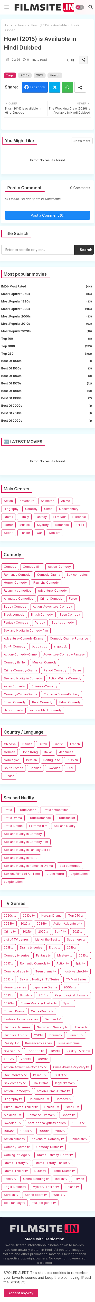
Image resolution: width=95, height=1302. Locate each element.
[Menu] (6, 7)
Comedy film (32, 566)
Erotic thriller (66, 818)
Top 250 (46, 353)
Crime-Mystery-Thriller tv (38, 1003)
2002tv (60, 1131)
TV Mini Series (76, 979)
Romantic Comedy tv (35, 963)
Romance (62, 525)
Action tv (63, 963)
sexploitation (13, 881)
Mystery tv (64, 955)
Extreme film (38, 826)
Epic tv (80, 963)
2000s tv (70, 987)
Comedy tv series (16, 955)
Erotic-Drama (13, 826)
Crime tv (10, 931)
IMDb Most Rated (46, 286)
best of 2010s (46, 413)
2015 (39, 75)
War (39, 533)
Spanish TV (12, 1051)
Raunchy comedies (17, 590)
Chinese (10, 744)
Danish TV (51, 1107)
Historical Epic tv (16, 1035)
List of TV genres (16, 939)
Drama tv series (31, 947)
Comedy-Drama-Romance (69, 638)
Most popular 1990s (46, 309)
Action (8, 501)
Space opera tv (36, 1195)
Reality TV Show (78, 1051)
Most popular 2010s (46, 323)
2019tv (71, 947)
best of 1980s (46, 391)
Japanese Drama (45, 987)
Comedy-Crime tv (17, 1147)
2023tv (9, 923)
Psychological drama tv (71, 995)
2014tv (43, 995)
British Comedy (42, 614)
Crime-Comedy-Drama (20, 670)
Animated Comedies (18, 598)
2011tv (38, 1035)
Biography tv (13, 1099)
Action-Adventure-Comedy (52, 606)
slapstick (60, 646)
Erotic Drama (13, 818)
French (75, 744)
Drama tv (55, 1035)
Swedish (54, 768)
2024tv (42, 923)
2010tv (55, 1051)
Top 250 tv (76, 915)
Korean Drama (51, 915)
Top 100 (46, 338)
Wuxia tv (59, 1195)
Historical (79, 517)
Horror (22, 25)
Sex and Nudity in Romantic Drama (28, 866)
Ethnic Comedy (15, 702)
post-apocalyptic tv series (47, 1123)
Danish (27, 744)
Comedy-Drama (48, 574)
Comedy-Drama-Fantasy (61, 694)
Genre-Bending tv (36, 1179)
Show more (82, 141)
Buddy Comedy (15, 606)
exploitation (79, 873)
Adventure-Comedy (52, 590)
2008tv (26, 1059)
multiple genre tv (44, 1203)
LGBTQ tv (59, 1075)
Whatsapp (67, 87)
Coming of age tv (16, 971)
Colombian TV (38, 1099)
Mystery (43, 525)
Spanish (35, 768)
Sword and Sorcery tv (52, 1027)
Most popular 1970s (46, 294)
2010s (24, 75)
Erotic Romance (39, 818)
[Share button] (80, 87)
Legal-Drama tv (15, 1187)
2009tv (43, 1059)
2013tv (8, 995)
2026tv (9, 1003)
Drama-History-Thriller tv (52, 1163)
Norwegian (11, 760)
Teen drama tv (45, 971)
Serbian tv (11, 1195)
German (9, 752)
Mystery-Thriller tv (46, 1187)
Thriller (25, 533)
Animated (48, 501)
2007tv (9, 1059)
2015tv (8, 979)
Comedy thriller (15, 662)
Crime (48, 509)
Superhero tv (76, 939)
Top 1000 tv (35, 1051)
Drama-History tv (16, 1163)
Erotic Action (27, 810)
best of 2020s (46, 420)
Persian (31, 760)
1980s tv (78, 1123)
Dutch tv (40, 1171)
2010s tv (29, 915)
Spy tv (67, 1003)
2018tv (8, 947)
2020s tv (10, 915)
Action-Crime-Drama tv (53, 1091)
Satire (77, 670)
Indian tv (61, 1179)
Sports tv (68, 1115)
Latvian (79, 1179)
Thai (70, 768)
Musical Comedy (44, 662)
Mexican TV (12, 1115)
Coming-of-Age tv (17, 1155)
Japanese (66, 752)
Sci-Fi (80, 525)
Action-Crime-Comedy (64, 678)
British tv (26, 995)
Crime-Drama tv (42, 1011)
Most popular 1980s (46, 301)
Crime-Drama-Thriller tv (21, 1107)
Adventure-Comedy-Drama (23, 638)
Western (54, 533)
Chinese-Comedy (44, 686)
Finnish (59, 744)
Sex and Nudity (65, 826)
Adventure (26, 501)
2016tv (83, 955)
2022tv (25, 923)
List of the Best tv (47, 939)
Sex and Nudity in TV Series (39, 979)
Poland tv (72, 1187)
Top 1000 (46, 346)
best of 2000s (46, 405)
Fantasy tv (43, 955)
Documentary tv (15, 1075)
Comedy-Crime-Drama (20, 694)
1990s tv (26, 1131)
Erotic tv (54, 947)
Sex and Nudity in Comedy (23, 678)
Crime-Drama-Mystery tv (71, 1067)
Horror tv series (15, 987)
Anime (65, 501)
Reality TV (11, 1043)
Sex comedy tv (15, 1083)
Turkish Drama (14, 1011)
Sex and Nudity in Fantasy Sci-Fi (27, 850)
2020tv (43, 931)
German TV (53, 1019)
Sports (8, 533)
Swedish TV (12, 1123)
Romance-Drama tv (41, 1115)
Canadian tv (78, 1139)
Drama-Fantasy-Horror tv (55, 1155)
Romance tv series (38, 1043)
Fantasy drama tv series (21, 1019)
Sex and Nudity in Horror (21, 858)
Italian (48, 752)
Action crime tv (14, 1139)
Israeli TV (72, 1107)
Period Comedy (55, 670)
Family (24, 517)
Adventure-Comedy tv (48, 1139)
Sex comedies (77, 574)
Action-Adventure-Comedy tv (25, 1067)
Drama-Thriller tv (16, 1171)
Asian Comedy (14, 686)
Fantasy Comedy (16, 622)
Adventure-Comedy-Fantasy (64, 654)
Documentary (68, 509)
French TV (76, 1035)
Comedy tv (63, 1099)
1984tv (9, 1131)
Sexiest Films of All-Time (22, 873)
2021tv (27, 931)
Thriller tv (81, 1027)
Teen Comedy (69, 614)
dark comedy (13, 710)
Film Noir (59, 517)
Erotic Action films (55, 810)
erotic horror (55, 873)
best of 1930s (46, 361)
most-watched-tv (75, 971)
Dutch (43, 744)
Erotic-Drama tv (64, 1171)
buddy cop (40, 646)
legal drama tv (65, 1083)
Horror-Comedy (15, 582)
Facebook (37, 87)
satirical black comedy (45, 710)
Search (86, 250)
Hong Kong (30, 752)
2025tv (77, 931)
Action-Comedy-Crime (20, 654)
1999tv (44, 1131)
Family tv (10, 1179)
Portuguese (51, 760)
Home (8, 25)
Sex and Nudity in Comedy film (26, 630)
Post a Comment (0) (47, 215)
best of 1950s (46, 368)
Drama (8, 517)
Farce (73, 598)
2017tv (8, 963)
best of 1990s (46, 398)
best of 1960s (46, 376)
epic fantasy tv (14, 1203)
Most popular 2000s (46, 316)
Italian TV (39, 1075)
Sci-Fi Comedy (14, 646)
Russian (72, 760)
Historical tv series (17, 1027)
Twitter (54, 87)
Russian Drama (69, 1043)
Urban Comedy (70, 702)
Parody (40, 622)
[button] (80, 7)
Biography (11, 509)
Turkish (9, 776)
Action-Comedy (59, 566)
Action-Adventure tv (67, 923)
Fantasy (41, 517)
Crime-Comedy (51, 598)
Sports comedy (63, 622)
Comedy (31, 509)
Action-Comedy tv (17, 1091)
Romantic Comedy (17, 574)
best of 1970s (46, 383)
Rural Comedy (42, 702)
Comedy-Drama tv (49, 1147)
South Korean (13, 768)
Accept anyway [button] (21, 1293)
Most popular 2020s (46, 331)
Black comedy (14, 614)
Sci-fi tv (60, 931)
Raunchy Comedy (46, 582)
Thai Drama (40, 1083)
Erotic (8, 810)
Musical (24, 525)
